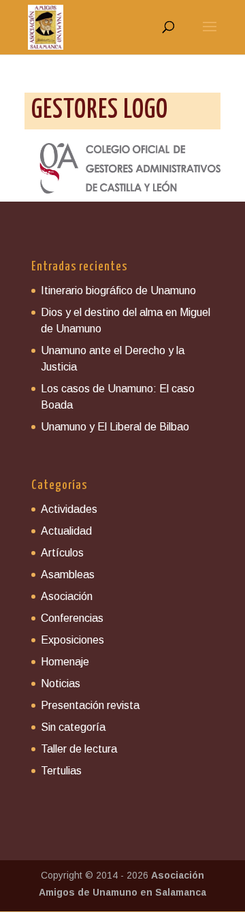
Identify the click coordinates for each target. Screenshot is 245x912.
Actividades (69, 509)
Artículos (62, 553)
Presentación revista (90, 705)
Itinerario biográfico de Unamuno (118, 290)
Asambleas (68, 574)
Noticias (60, 683)
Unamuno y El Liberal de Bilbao (115, 427)
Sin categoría (73, 727)
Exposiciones (72, 640)
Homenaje (65, 661)
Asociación (67, 596)
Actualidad (66, 531)
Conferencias (72, 618)
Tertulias (61, 770)
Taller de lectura (79, 749)
